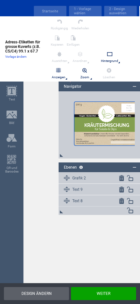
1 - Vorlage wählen (82, 11)
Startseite (50, 11)
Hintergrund (109, 61)
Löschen (109, 77)
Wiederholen (80, 28)
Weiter (103, 293)
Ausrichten (59, 61)
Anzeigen (58, 77)
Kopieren (57, 44)
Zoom (84, 77)
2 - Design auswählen (117, 11)
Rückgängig (59, 28)
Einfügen (73, 44)
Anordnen (80, 61)
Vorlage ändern (16, 56)
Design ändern (36, 293)
